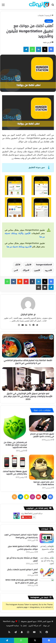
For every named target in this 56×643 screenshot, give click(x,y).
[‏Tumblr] (32, 281)
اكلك (17, 264)
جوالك (25, 270)
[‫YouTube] (22, 325)
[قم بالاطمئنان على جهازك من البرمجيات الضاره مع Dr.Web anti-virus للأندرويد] (14, 427)
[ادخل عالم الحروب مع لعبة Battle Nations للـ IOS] (41, 467)
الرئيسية (48, 15)
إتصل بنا (24, 625)
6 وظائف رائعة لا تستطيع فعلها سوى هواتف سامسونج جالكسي (23, 548)
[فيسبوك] (51, 49)
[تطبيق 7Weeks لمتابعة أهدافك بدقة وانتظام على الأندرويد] (14, 462)
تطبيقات (41, 15)
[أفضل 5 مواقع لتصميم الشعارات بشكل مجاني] (47, 572)
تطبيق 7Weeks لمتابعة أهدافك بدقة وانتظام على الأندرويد (15, 473)
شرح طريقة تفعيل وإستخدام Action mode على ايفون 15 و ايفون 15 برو (22, 581)
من (15, 270)
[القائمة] (3, 6)
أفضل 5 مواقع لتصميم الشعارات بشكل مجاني (22, 571)
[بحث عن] (52, 6)
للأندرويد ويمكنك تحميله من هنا (19, 246)
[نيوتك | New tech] (39, 4)
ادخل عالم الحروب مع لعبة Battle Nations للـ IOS (43, 483)
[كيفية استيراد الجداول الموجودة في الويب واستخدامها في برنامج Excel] (47, 538)
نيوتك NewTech (9, 621)
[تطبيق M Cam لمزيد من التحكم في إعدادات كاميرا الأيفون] (41, 423)
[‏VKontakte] (13, 281)
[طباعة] (38, 287)
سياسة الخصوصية (12, 625)
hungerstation (43, 264)
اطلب (27, 264)
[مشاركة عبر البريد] (44, 287)
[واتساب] (32, 49)
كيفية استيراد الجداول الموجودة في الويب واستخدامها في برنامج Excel (21, 536)
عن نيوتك (46, 625)
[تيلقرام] (26, 49)
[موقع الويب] (37, 325)
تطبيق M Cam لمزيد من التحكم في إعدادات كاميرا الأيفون (42, 435)
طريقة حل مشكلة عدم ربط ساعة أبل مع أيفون (22, 559)
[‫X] (44, 49)
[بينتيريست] (26, 281)
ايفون (36, 270)
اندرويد (48, 270)
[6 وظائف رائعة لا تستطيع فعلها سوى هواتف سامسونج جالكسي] (47, 550)
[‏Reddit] (19, 281)
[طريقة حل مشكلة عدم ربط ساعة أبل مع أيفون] (47, 561)
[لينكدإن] (38, 49)
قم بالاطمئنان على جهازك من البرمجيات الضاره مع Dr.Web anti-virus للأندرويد (15, 445)
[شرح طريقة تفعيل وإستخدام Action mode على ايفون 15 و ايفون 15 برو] (47, 583)
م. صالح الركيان (28, 314)
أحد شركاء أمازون (34, 625)
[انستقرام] (18, 325)
